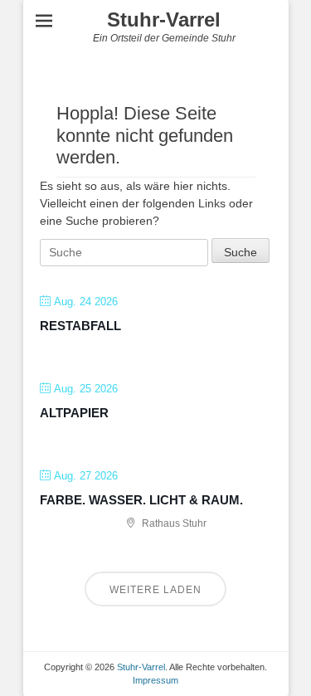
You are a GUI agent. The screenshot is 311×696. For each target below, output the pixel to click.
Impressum (155, 680)
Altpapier (74, 413)
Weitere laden (155, 590)
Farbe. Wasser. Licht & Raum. (141, 500)
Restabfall (80, 326)
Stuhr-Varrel (164, 19)
